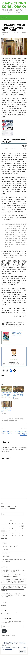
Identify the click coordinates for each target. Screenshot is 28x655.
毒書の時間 (11, 420)
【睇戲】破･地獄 (5, 553)
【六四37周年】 (5, 549)
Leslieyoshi (16, 32)
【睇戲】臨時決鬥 (5, 556)
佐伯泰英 (6, 420)
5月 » (6, 538)
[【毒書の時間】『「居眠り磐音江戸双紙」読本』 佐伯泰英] (6, 389)
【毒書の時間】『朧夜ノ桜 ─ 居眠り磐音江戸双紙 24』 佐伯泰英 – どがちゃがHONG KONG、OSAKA (13, 449)
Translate (12, 508)
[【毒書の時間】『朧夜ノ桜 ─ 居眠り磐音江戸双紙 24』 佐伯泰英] (18, 389)
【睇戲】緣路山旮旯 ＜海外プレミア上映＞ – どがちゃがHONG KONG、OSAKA (13, 589)
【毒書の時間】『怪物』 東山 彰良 (10, 546)
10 (3, 531)
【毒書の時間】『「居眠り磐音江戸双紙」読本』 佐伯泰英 (6, 394)
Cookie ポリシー (8, 649)
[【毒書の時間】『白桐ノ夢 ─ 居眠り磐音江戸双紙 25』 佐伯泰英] (6, 404)
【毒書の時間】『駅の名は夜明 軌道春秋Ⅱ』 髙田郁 (21, 433)
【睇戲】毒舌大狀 (5, 570)
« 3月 (2, 538)
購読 (4, 631)
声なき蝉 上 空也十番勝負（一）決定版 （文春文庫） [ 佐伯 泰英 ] (16, 333)
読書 (16, 420)
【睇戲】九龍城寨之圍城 (7, 575)
